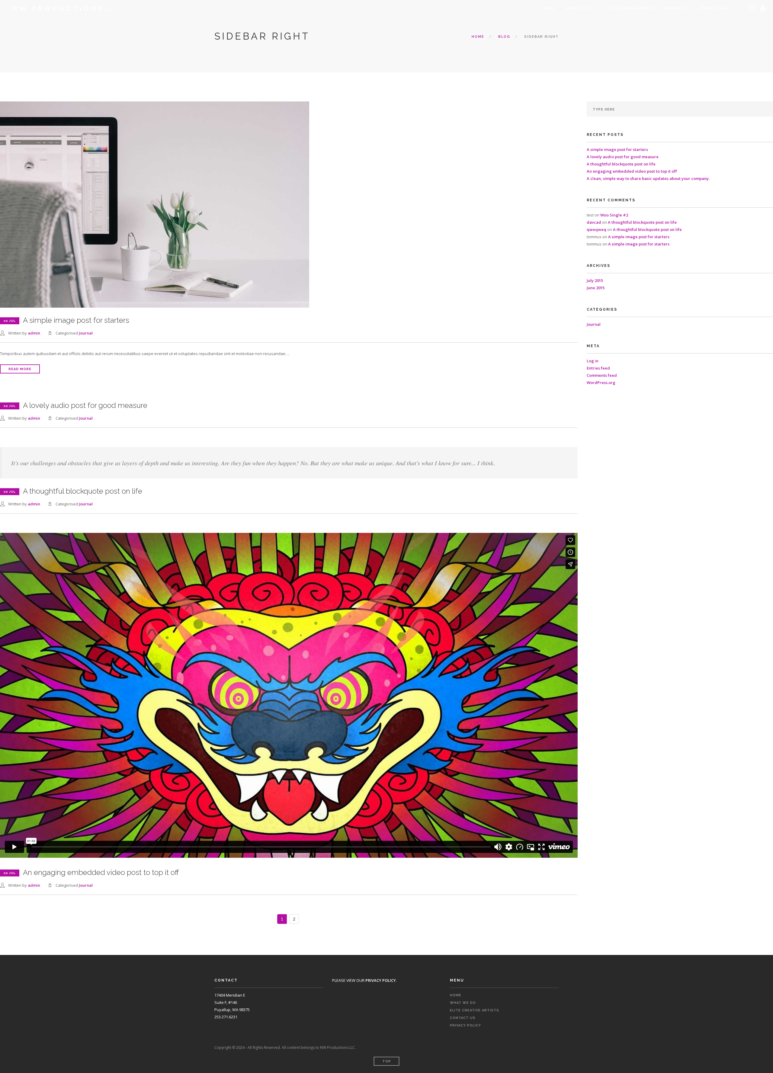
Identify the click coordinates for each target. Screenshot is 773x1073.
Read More (19, 369)
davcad (594, 222)
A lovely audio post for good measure (623, 156)
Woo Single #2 (614, 215)
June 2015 (596, 287)
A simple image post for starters (617, 149)
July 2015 (595, 280)
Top (386, 1061)
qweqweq (596, 229)
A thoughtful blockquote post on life (621, 164)
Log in (592, 361)
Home (550, 8)
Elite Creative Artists (631, 8)
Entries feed (598, 368)
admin (34, 333)
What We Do (578, 8)
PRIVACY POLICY (716, 8)
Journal (86, 333)
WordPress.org (601, 382)
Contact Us (678, 8)
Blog (504, 37)
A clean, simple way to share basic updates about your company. (648, 178)
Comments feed (602, 375)
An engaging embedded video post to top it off (632, 171)
